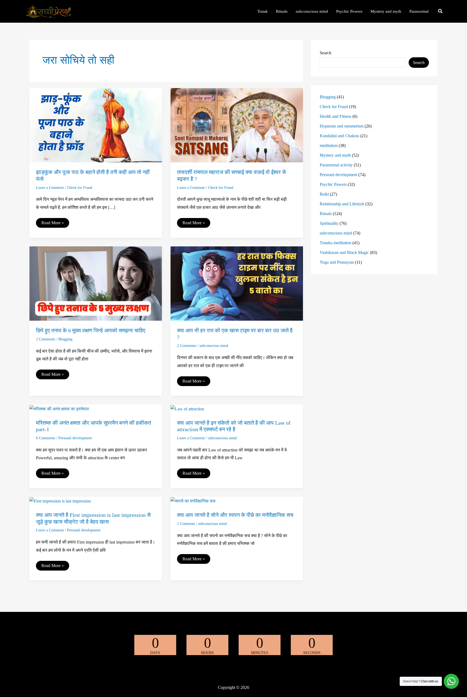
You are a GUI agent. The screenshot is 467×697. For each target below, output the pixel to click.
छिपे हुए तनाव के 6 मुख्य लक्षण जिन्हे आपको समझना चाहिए (90, 330)
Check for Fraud (79, 188)
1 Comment (186, 524)
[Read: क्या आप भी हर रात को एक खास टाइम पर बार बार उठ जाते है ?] (237, 283)
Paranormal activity (336, 165)
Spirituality (329, 223)
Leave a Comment (50, 188)
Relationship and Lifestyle (342, 204)
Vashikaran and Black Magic (344, 252)
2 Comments (45, 339)
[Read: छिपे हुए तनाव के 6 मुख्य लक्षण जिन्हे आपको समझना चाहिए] (95, 283)
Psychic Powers (333, 184)
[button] (440, 12)
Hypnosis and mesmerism (341, 126)
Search (325, 53)
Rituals (326, 213)
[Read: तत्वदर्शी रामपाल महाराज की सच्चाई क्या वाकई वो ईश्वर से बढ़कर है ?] (237, 124)
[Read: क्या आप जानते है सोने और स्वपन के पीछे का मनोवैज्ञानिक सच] (193, 500)
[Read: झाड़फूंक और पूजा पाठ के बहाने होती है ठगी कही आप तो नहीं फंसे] (95, 124)
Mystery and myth (335, 155)
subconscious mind (213, 346)
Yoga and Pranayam (337, 262)
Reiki (324, 194)
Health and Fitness (335, 116)
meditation (329, 145)
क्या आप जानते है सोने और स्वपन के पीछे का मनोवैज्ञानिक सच (235, 515)
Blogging (65, 339)
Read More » (52, 224)
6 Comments (45, 438)
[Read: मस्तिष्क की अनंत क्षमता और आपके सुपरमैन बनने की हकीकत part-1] (59, 408)
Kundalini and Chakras (339, 135)
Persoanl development (75, 438)
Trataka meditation (335, 242)
